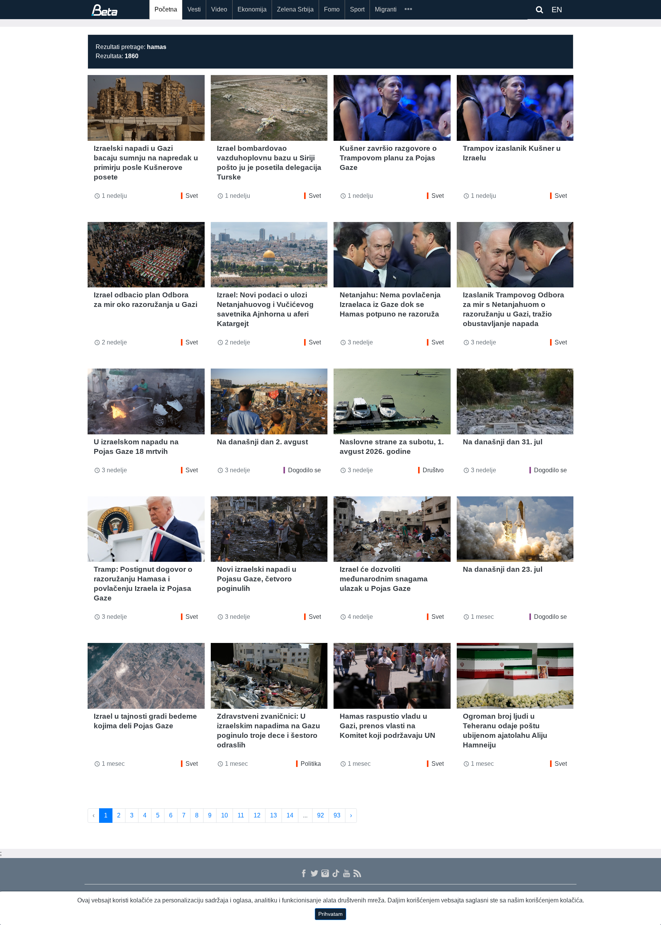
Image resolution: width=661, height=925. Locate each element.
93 (337, 815)
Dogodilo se (304, 470)
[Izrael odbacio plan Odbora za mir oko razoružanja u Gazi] (146, 255)
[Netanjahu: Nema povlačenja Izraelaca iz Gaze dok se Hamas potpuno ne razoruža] (392, 255)
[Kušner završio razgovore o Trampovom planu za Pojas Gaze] (392, 108)
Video (219, 9)
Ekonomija (252, 9)
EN (557, 9)
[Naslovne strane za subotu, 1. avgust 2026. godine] (392, 401)
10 (224, 815)
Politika (311, 763)
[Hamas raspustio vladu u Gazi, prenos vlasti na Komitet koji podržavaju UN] (392, 676)
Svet (192, 196)
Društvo (433, 470)
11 (241, 815)
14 (290, 815)
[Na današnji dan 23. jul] (515, 529)
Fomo (332, 9)
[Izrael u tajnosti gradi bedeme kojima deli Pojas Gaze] (146, 676)
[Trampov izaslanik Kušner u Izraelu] (515, 108)
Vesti (194, 9)
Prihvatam (330, 914)
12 (257, 815)
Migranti (386, 9)
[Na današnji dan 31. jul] (515, 401)
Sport (357, 9)
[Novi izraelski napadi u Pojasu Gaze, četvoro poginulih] (269, 529)
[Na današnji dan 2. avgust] (269, 401)
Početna (166, 9)
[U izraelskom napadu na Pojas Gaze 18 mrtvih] (146, 401)
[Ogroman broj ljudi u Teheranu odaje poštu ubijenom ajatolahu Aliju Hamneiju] (515, 676)
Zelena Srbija (295, 9)
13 (273, 815)
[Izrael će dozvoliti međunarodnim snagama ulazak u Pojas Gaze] (392, 529)
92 (320, 815)
